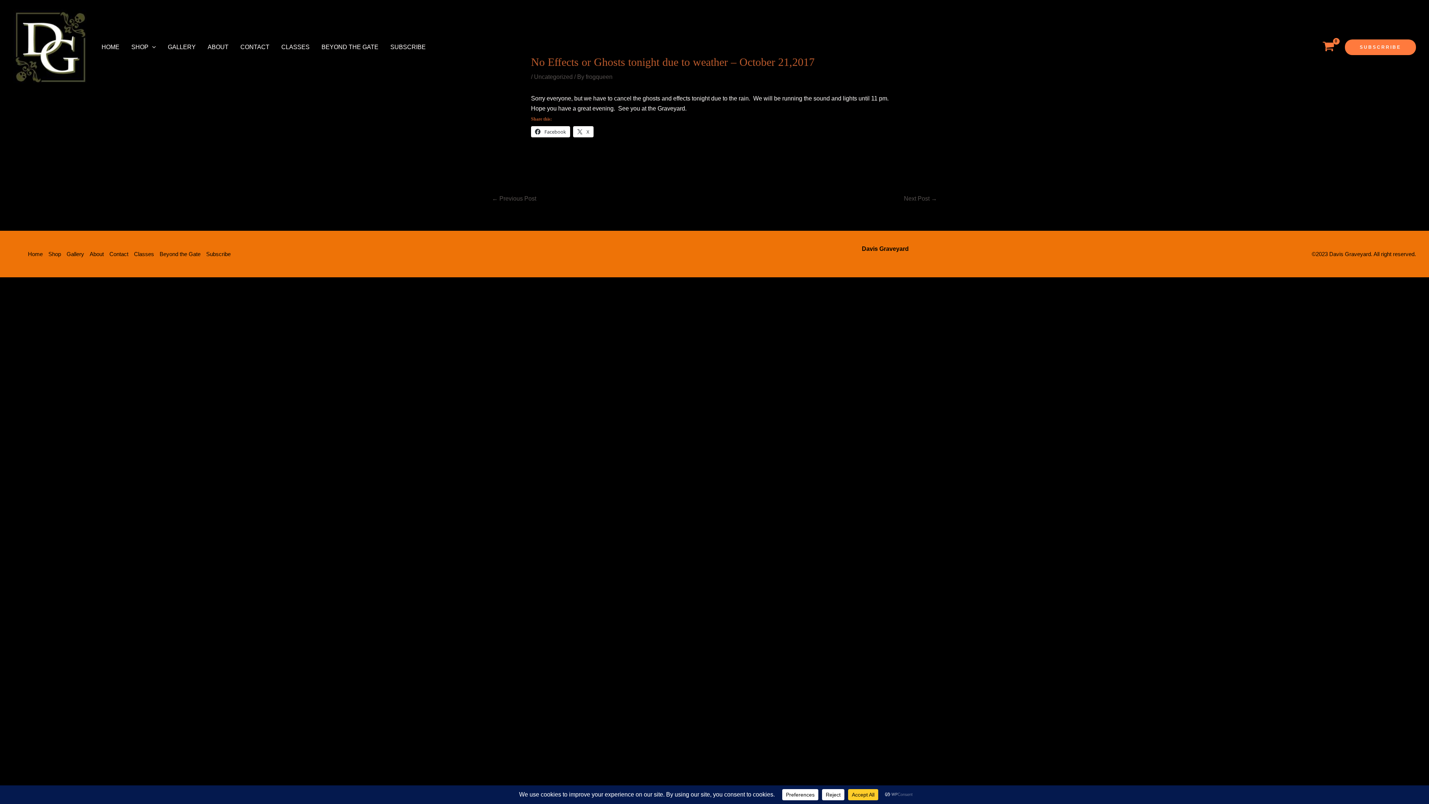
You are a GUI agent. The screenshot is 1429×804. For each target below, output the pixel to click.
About (218, 47)
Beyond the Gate (350, 47)
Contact (254, 47)
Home (110, 47)
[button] (152, 47)
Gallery (182, 47)
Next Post (920, 198)
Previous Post (514, 198)
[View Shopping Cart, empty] (1328, 47)
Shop (139, 47)
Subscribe (408, 47)
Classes (295, 47)
